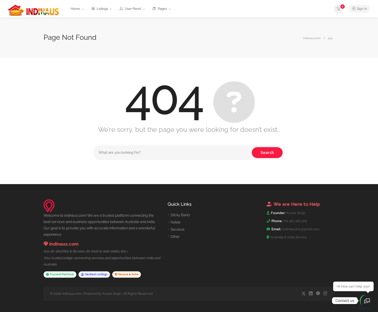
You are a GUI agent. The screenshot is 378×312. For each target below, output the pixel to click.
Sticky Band (180, 215)
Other (175, 237)
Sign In (361, 9)
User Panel (132, 9)
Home (75, 9)
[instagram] (325, 293)
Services (177, 229)
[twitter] (303, 293)
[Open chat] (367, 301)
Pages (162, 9)
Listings (102, 9)
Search (267, 152)
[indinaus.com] (33, 10)
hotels (175, 222)
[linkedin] (310, 293)
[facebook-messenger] (318, 293)
